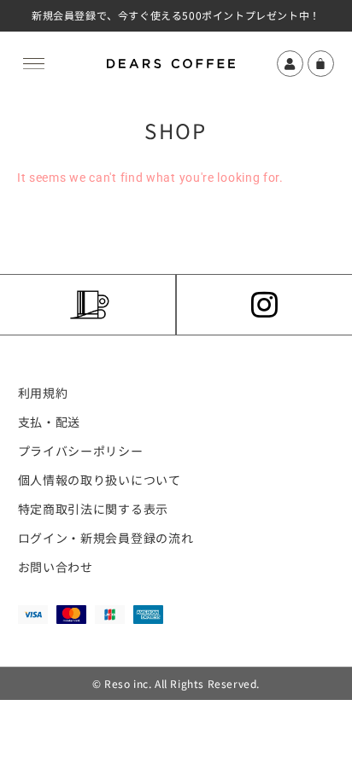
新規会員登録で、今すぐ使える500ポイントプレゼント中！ (176, 15)
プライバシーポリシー (81, 450)
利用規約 (43, 392)
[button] (34, 60)
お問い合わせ (55, 566)
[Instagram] (265, 305)
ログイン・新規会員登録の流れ (106, 537)
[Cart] (321, 63)
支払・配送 (49, 421)
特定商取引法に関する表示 (93, 508)
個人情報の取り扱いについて (99, 479)
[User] (290, 63)
